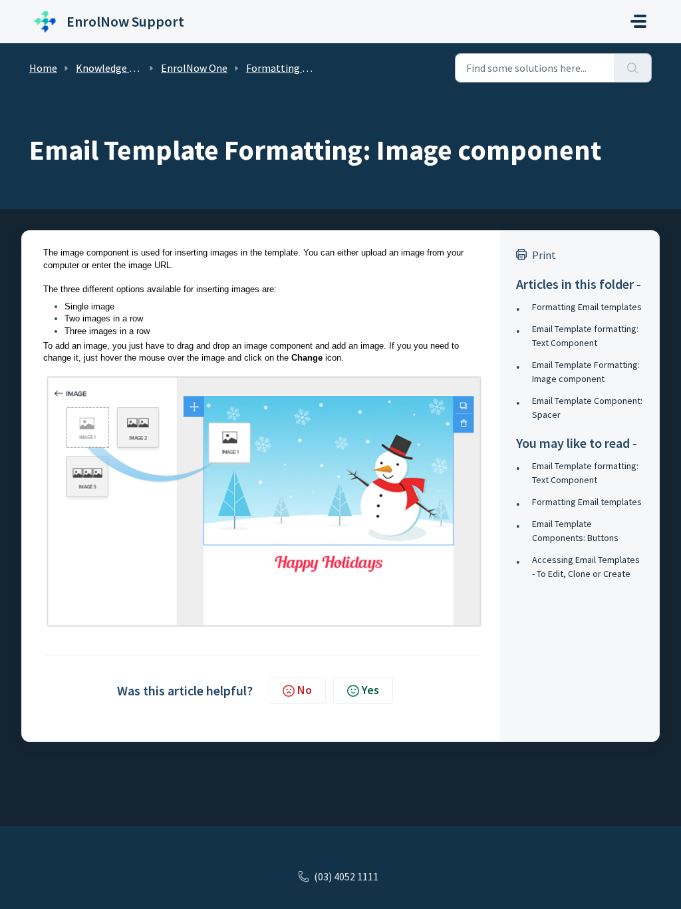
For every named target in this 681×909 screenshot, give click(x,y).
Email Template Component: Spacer (587, 408)
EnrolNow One (194, 68)
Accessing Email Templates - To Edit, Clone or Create (586, 567)
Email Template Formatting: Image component (586, 372)
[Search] (633, 68)
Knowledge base (113, 68)
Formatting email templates (312, 68)
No (304, 689)
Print (544, 255)
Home (43, 68)
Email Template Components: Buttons (575, 531)
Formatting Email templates (587, 307)
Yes (370, 689)
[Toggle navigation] (638, 21)
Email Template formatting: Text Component (585, 336)
